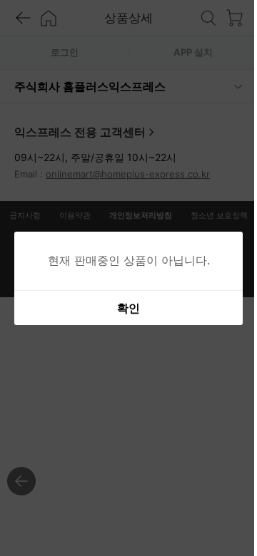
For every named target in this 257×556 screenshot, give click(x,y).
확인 (123, 308)
